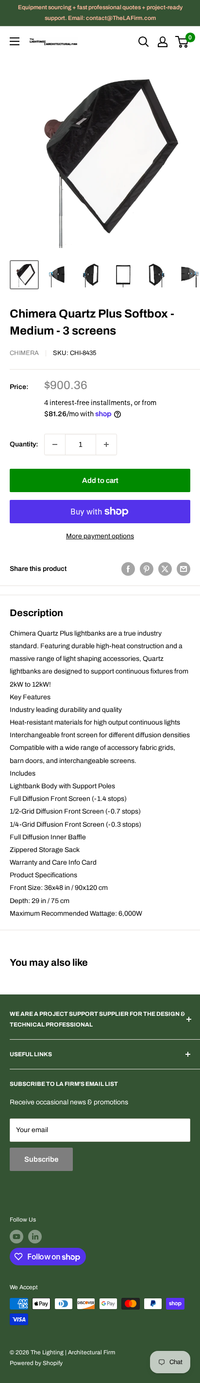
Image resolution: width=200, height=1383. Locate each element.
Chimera (24, 353)
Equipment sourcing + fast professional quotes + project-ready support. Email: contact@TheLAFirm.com (100, 12)
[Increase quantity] (106, 444)
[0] (182, 42)
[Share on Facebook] (128, 569)
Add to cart (100, 480)
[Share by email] (183, 569)
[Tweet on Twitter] (165, 569)
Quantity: (24, 444)
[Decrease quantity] (55, 444)
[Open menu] (14, 41)
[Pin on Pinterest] (146, 569)
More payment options (100, 536)
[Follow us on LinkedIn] (35, 1236)
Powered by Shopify (36, 1363)
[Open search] (143, 41)
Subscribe (41, 1159)
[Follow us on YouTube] (16, 1236)
